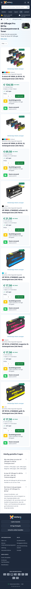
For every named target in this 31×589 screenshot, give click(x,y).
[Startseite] (1, 19)
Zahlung (3, 547)
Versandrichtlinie (6, 550)
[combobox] (15, 7)
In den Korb (20, 96)
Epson (16, 12)
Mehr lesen (4, 39)
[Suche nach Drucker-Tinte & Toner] (28, 7)
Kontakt (19, 550)
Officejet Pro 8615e (17, 19)
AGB (22, 584)
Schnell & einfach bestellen (15, 530)
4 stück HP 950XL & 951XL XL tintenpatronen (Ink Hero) (13, 144)
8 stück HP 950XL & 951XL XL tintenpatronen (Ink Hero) (13, 77)
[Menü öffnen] (1, 2)
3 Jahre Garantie (15, 522)
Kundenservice (21, 540)
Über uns (3, 540)
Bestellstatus (4, 564)
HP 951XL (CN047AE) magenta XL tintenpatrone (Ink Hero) (15, 345)
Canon (10, 12)
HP (21, 12)
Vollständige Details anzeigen (15, 69)
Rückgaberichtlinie (22, 543)
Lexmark (26, 12)
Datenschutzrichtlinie (15, 584)
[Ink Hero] (8, 2)
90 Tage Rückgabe (15, 526)
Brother (4, 12)
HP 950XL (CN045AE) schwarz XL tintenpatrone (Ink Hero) (15, 211)
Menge (5, 93)
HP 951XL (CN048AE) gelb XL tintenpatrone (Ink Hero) (13, 412)
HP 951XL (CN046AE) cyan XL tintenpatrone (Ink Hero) (13, 278)
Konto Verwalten (5, 557)
